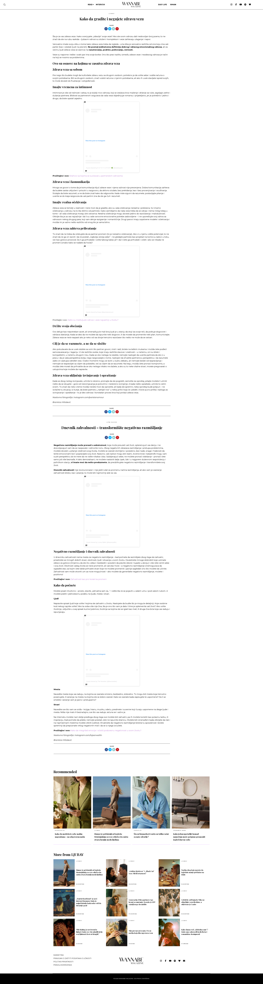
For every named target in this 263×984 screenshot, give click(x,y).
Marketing (58, 955)
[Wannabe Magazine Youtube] (240, 4)
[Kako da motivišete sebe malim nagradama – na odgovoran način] (72, 802)
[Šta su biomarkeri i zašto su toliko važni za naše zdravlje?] (151, 802)
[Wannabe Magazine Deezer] (250, 4)
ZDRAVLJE (137, 830)
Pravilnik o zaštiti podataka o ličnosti (72, 958)
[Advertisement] (187, 26)
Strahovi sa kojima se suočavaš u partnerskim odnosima (96, 176)
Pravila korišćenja (62, 965)
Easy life (162, 5)
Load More (131, 759)
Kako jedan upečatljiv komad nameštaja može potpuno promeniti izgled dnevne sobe (189, 837)
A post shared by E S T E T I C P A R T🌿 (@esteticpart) (104, 168)
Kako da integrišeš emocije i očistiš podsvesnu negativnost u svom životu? (106, 730)
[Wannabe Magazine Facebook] (236, 4)
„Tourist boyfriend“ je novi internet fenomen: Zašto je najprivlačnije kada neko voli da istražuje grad (88, 902)
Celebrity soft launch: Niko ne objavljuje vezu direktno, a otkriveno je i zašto (193, 902)
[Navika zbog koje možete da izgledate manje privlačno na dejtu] (169, 873)
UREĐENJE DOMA (179, 830)
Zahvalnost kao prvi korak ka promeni (89, 579)
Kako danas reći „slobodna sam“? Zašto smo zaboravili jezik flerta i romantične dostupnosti (194, 932)
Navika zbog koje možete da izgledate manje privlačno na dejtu (192, 872)
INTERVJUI (100, 5)
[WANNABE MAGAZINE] (131, 963)
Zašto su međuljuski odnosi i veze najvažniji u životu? (93, 320)
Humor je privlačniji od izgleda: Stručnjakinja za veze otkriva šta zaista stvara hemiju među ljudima (111, 837)
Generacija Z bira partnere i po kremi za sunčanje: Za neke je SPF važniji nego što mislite (142, 902)
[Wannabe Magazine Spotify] (245, 4)
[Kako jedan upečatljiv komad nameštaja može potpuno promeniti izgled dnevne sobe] (191, 802)
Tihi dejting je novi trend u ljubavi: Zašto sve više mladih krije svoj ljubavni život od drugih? (89, 932)
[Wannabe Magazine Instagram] (231, 4)
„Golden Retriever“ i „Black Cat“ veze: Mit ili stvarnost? (141, 872)
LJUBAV (112, 13)
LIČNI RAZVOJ (112, 422)
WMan (173, 5)
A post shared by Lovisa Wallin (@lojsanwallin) (101, 542)
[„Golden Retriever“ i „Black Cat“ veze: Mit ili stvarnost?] (116, 873)
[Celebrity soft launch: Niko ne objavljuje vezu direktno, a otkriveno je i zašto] (169, 902)
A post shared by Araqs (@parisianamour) (99, 312)
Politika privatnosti (63, 962)
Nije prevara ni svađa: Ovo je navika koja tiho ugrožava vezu (141, 932)
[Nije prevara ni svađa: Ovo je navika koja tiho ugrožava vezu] (116, 932)
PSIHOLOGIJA (60, 830)
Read (90, 5)
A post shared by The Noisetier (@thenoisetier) (101, 681)
